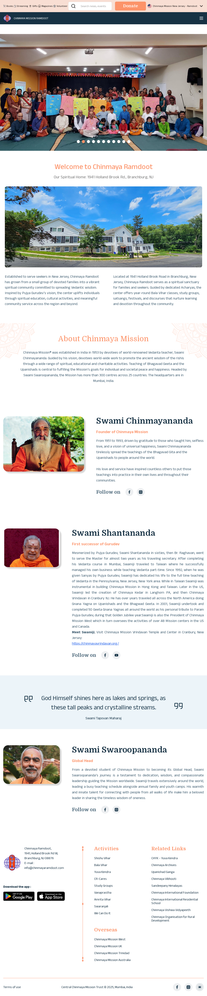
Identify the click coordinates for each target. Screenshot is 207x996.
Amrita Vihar (102, 899)
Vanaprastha (102, 892)
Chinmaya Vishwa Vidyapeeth (171, 910)
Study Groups (103, 885)
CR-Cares (100, 878)
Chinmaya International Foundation (175, 892)
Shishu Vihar (102, 858)
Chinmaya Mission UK (108, 946)
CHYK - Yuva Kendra (164, 858)
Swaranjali (101, 906)
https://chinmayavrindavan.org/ (95, 643)
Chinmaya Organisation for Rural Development (173, 918)
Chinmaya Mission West (110, 939)
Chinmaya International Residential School (174, 901)
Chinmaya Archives (163, 865)
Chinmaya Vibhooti (163, 878)
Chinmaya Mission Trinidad (111, 953)
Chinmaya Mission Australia (112, 960)
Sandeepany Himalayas (166, 885)
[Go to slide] (78, 141)
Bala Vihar (100, 865)
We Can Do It (102, 913)
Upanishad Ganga (162, 872)
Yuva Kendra (102, 872)
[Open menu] (201, 18)
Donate (130, 6)
